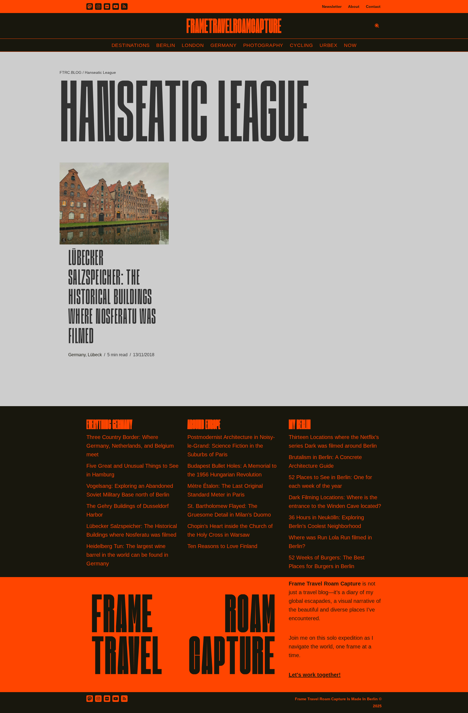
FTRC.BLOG (71, 72)
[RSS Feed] (124, 698)
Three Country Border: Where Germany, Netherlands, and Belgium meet (130, 445)
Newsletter (332, 6)
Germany (223, 45)
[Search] (377, 26)
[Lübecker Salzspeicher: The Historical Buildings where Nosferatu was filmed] (114, 203)
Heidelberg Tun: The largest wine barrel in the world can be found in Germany (127, 554)
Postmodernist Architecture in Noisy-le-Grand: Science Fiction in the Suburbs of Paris (231, 445)
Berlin (165, 45)
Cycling (301, 45)
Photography (263, 45)
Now (350, 45)
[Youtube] (115, 6)
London (193, 45)
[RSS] (124, 6)
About (353, 6)
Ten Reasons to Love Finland (222, 546)
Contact (373, 6)
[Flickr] (107, 6)
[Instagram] (98, 6)
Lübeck (95, 354)
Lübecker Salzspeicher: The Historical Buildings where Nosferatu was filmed (112, 299)
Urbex (328, 45)
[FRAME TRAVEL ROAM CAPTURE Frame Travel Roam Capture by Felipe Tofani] (234, 25)
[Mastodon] (89, 6)
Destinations (131, 45)
